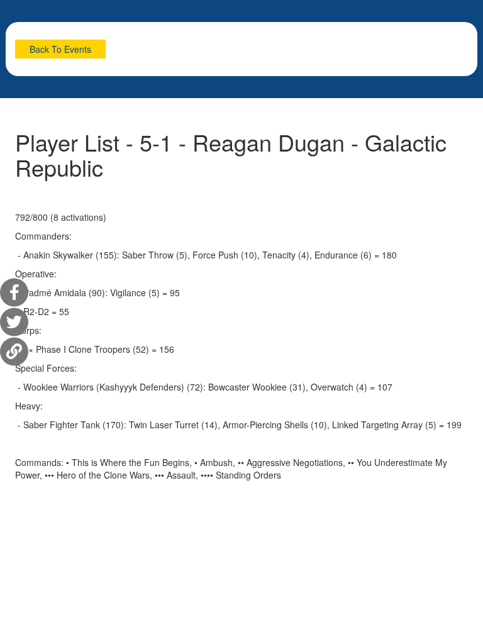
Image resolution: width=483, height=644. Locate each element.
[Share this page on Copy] (14, 352)
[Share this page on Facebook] (14, 293)
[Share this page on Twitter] (14, 322)
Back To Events (60, 49)
